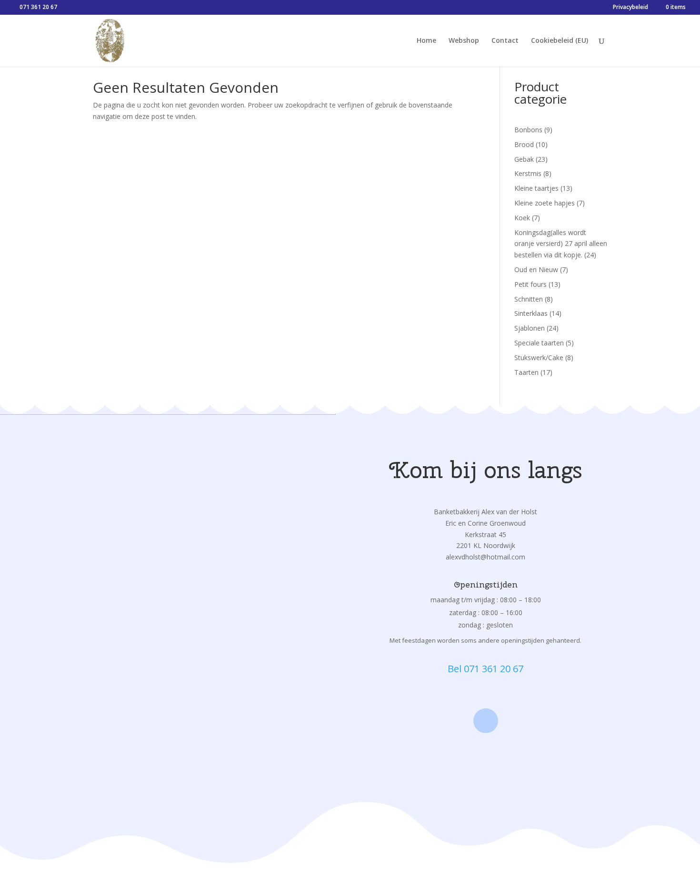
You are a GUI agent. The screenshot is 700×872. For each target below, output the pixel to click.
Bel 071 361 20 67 (485, 668)
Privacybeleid (630, 7)
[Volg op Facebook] (485, 720)
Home (426, 41)
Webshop (464, 41)
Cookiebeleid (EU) (559, 41)
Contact (505, 41)
